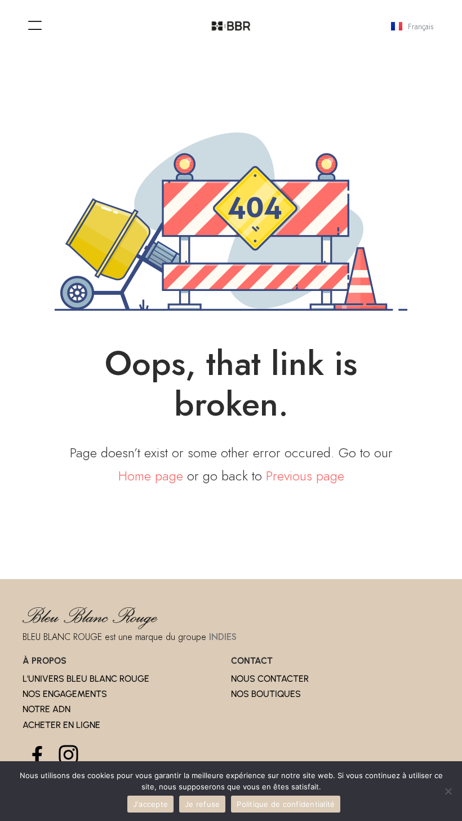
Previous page (305, 475)
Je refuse (202, 804)
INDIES (223, 636)
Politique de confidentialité (286, 804)
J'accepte (150, 804)
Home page (150, 475)
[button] (35, 25)
